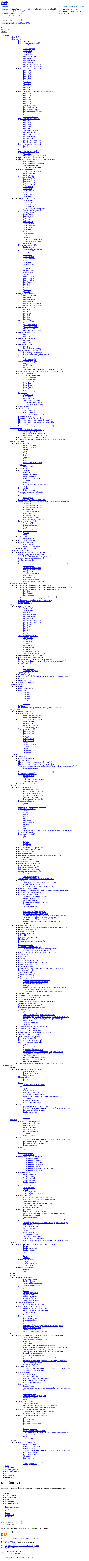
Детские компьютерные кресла (31, 558)
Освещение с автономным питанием (36, 1054)
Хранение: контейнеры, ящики (31, 1030)
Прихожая (26, 472)
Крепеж (25, 923)
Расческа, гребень (26, 970)
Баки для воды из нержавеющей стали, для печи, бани (39, 708)
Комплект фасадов (29, 360)
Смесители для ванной (31, 768)
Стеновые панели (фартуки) (30, 362)
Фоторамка (23, 1009)
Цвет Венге (27, 58)
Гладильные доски (26, 834)
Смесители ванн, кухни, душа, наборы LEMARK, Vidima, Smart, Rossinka (47, 766)
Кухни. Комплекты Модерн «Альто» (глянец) (36, 91)
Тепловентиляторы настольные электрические (40, 949)
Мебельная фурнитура (31, 877)
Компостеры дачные (27, 929)
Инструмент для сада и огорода (31, 892)
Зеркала (25, 451)
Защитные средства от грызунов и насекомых (36, 879)
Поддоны (21, 958)
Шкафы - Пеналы (26, 713)
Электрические (28, 776)
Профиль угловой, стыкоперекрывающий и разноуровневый (45, 987)
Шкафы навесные (29, 173)
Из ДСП (26, 842)
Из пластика (27, 365)
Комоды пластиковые (27, 531)
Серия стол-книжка (30, 377)
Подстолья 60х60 (29, 179)
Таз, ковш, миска (29, 1312)
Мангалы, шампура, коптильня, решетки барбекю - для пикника (43, 676)
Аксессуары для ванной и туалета (32, 807)
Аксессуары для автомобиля (33, 791)
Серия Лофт (27, 53)
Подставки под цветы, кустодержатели (34, 962)
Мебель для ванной (25, 1277)
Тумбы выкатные (26, 560)
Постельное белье (26, 865)
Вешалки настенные (30, 1131)
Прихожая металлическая (32, 478)
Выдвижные (27, 813)
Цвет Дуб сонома (29, 60)
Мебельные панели (27, 548)
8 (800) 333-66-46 (11, 1542)
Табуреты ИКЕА (29, 410)
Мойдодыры (27, 641)
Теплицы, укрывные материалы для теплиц (34, 995)
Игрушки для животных (32, 884)
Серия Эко (26, 389)
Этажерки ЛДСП (29, 509)
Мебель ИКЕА (15, 37)
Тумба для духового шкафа (32, 239)
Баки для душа (28, 665)
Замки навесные (29, 875)
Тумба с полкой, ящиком (32, 167)
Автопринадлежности (31, 789)
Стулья (22, 393)
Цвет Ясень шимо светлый (32, 64)
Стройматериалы (26, 978)
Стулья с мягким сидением (32, 402)
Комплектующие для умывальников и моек (36, 426)
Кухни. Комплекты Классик (29, 144)
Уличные (26, 643)
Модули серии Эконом (26, 307)
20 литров (26, 694)
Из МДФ (26, 364)
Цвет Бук (26, 86)
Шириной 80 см (28, 280)
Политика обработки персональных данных (17, 1557)
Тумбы (25, 453)
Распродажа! (14, 785)
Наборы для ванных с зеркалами (31, 941)
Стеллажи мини (28, 503)
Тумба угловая (28, 235)
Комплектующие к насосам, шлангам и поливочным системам (43, 927)
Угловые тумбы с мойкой (32, 210)
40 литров (26, 700)
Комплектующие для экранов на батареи (35, 601)
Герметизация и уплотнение (29, 861)
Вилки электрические (31, 1061)
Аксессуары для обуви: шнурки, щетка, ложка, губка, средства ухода (45, 830)
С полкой (26, 274)
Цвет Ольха (27, 84)
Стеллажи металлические (32, 505)
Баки (21, 686)
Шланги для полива (27, 1038)
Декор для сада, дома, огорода (30, 863)
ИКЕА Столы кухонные (31, 391)
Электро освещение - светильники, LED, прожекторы (43, 1052)
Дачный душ (24, 663)
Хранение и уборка (25, 1316)
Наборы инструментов (31, 898)
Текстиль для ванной (26, 1302)
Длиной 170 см (28, 733)
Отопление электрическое (29, 947)
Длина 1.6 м (27, 95)
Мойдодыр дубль (29, 647)
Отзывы (8, 1473)
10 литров (26, 692)
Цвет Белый (27, 80)
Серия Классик (28, 47)
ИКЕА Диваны (28, 467)
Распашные (27, 748)
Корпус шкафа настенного (32, 352)
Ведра (22, 706)
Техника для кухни (27, 1003)
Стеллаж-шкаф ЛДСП (31, 511)
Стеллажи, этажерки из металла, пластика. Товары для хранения (44, 502)
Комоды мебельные (27, 521)
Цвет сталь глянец (29, 115)
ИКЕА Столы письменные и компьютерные (39, 556)
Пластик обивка (29, 399)
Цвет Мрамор (28, 62)
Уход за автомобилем (30, 797)
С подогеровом (28, 669)
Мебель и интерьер (17, 441)
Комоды (26, 527)
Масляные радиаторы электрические (36, 951)
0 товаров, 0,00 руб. (74, 11)
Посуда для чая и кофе (28, 964)
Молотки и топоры (30, 906)
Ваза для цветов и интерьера (30, 848)
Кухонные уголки (26, 416)
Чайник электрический (28, 1034)
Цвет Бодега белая (29, 56)
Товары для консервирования (30, 1005)
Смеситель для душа (30, 671)
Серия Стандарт (29, 49)
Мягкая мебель (23, 1077)
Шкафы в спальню (29, 447)
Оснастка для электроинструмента (35, 902)
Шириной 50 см (28, 276)
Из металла (27, 846)
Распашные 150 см (29, 750)
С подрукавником (29, 840)
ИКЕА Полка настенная (31, 546)
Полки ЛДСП (28, 544)
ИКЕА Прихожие (29, 476)
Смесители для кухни (26, 424)
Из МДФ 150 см (28, 739)
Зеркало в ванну (29, 721)
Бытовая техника (16, 428)
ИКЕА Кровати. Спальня (32, 461)
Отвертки (26, 904)
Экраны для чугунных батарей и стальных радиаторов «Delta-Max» (45, 587)
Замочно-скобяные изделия (30, 871)
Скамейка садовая (26, 682)
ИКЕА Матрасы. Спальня (32, 463)
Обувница (26, 480)
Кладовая (13, 1440)
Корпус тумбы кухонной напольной (36, 354)
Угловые (26, 266)
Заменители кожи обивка (32, 400)
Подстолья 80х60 (29, 185)
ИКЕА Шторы (28, 859)
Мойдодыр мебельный (31, 651)
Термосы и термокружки (28, 999)
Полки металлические (31, 517)
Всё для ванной (15, 710)
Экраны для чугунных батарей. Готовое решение (38, 585)
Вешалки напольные (30, 1129)
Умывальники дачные (28, 636)
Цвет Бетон (27, 154)
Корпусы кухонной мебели (29, 350)
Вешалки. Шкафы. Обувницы (29, 1122)
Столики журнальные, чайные (31, 492)
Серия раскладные (29, 379)
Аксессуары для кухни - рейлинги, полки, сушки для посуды (42, 371)
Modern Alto (27, 193)
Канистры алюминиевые (32, 1423)
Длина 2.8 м (27, 78)
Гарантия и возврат (12, 1471)
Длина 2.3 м (27, 123)
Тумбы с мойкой (26, 198)
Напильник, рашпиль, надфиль (34, 912)
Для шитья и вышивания (28, 867)
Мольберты (23, 939)
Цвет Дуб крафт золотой (32, 286)
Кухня (12, 1151)
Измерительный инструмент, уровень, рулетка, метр (42, 921)
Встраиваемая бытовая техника (31, 430)
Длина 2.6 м (27, 74)
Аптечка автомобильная (31, 793)
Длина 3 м (26, 128)
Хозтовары (24, 1011)
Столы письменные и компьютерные (33, 554)
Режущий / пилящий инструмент (35, 896)
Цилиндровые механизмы (32, 873)
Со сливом (26, 704)
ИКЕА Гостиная (29, 490)
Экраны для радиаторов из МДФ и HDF (33, 599)
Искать (4, 31)
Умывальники (25, 760)
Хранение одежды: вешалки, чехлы (33, 1026)
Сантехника (14, 754)
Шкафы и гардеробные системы (32, 500)
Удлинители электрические (33, 1050)
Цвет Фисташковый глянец (33, 634)
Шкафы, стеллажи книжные (29, 562)
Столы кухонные (26, 373)
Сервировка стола (26, 974)
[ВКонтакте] (2, 1534)
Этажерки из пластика (31, 515)
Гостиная (23, 488)
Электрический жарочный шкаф (35, 435)
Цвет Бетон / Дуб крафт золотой (34, 156)
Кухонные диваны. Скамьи (29, 418)
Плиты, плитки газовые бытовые (32, 437)
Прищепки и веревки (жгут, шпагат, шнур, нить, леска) (40, 968)
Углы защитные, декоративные (34, 989)
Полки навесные (29, 513)
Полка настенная (29, 161)
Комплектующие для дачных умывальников (36, 659)
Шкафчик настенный (30, 725)
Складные (26, 702)
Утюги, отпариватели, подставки (31, 1007)
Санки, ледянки (25, 972)
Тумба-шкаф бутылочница (32, 241)
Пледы (22, 956)
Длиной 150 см (28, 731)
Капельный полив (26, 925)
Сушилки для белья (27, 809)
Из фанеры (27, 844)
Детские (26, 533)
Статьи (7, 1513)
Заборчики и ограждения (29, 869)
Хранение (22, 1104)
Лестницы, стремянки (28, 937)
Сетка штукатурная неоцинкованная (36, 980)
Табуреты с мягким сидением (33, 414)
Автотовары (24, 787)
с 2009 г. (4, 4)
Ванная (12, 1275)
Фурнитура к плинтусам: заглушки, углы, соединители (43, 991)
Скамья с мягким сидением (33, 404)
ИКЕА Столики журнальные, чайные (36, 494)
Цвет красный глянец (31, 109)
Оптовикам (9, 1475)
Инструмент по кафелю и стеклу (35, 919)
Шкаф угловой (28, 243)
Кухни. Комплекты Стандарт (30, 150)
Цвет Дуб (26, 88)
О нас (7, 1466)
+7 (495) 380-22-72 (11, 1538)
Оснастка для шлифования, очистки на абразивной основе (44, 916)
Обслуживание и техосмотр (33, 795)
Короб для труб (25, 603)
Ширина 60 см (28, 220)
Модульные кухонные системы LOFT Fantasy (36, 159)
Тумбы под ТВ (28, 523)
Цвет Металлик (28, 595)
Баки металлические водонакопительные (38, 1349)
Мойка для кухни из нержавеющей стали (35, 420)
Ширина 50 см (28, 218)
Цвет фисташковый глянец (32, 111)
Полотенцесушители (27, 774)
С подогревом (28, 638)
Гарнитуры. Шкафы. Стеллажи (29, 1069)
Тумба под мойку (26, 177)
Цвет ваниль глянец (30, 113)
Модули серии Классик (26, 332)
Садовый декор (24, 1372)
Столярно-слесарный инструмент (35, 910)
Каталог (8, 35)
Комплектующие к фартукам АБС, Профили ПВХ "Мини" (44, 369)
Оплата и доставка (12, 1470)
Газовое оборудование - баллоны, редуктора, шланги (39, 855)
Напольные (27, 820)
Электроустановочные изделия (34, 1057)
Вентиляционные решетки (32, 984)
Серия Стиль (27, 51)
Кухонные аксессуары (28, 933)
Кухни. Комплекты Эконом (30, 68)
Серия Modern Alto (29, 55)
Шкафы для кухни (27, 169)
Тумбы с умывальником (28, 727)
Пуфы (25, 455)
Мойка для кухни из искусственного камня (36, 422)
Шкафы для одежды (30, 445)
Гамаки (22, 678)
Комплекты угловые (25, 1153)
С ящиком (26, 237)
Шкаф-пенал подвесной (31, 717)
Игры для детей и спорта (29, 888)
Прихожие (24, 470)
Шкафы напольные (27, 245)
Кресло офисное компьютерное (31, 552)
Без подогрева (28, 640)
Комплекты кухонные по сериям (30, 1157)
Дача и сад (13, 1333)
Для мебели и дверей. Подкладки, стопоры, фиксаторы (43, 1019)
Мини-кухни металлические (30, 655)
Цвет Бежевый (28, 593)
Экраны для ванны (26, 729)
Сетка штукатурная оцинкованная (35, 982)
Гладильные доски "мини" (32, 838)
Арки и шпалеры (25, 832)
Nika (24, 826)
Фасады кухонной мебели (29, 356)
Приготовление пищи (28, 966)
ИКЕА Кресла (28, 498)
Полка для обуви (29, 482)
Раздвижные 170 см (30, 746)
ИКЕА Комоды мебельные (32, 529)
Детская (22, 469)
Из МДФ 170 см (28, 741)
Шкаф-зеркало (28, 723)
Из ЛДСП (26, 649)
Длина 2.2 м (27, 99)
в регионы (76, 9)
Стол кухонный (28, 381)
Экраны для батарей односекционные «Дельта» (37, 597)
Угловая (25, 803)
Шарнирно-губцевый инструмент (35, 914)
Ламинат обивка (29, 412)
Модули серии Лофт (25, 344)
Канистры (23, 690)
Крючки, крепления (26, 931)
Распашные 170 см (29, 752)
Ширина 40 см (28, 216)
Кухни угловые (24, 41)
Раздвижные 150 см (30, 745)
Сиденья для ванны (26, 976)
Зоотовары (23, 881)
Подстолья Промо (11, 1497)
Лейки (22, 935)
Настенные (27, 818)
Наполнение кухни (25, 1195)
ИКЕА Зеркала (28, 538)
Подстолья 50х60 (29, 183)
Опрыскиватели (25, 945)
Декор (20, 1087)
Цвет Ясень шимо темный (32, 66)
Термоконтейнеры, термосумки (31, 997)
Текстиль (21, 1114)
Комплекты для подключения (33, 779)
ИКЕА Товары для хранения (33, 519)
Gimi (24, 828)
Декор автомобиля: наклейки (33, 799)
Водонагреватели (26, 851)
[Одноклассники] (5, 1534)
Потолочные (27, 816)
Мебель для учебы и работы (20, 550)
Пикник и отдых (26, 675)
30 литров (26, 698)
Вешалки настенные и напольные (35, 484)
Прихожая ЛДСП (29, 1125)
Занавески (23, 857)
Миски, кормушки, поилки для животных (38, 886)
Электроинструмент (30, 900)
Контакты (8, 1477)
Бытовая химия (28, 1024)
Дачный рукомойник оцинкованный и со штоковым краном (42, 661)
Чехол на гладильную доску (30, 1036)
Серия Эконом (28, 45)
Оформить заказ (65, 13)
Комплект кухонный (30, 165)
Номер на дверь (28, 1021)
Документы (9, 1509)
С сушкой (26, 268)
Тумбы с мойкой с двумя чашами (35, 208)
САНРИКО (9, 1468)
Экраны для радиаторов (18, 583)
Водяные (26, 778)
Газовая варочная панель (32, 432)
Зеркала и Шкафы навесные (30, 719)
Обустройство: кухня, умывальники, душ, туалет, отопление (40, 1335)
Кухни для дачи (25, 607)
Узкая (25, 805)
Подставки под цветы (28, 960)
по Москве (67, 9)
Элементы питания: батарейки (34, 1059)
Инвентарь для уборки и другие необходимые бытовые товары (43, 890)
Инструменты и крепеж (29, 894)
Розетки (25, 1044)
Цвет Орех (26, 89)
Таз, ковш (23, 993)
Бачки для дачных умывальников (32, 657)
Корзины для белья (26, 801)
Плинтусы (26, 986)
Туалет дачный (25, 673)
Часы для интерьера (26, 540)
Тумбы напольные (27, 212)
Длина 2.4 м (27, 72)
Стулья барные (25, 406)
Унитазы (23, 756)
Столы (20, 1083)
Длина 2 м (26, 97)
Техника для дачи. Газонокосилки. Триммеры (36, 1001)
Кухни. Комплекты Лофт (29, 152)
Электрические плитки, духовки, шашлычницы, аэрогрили (41, 439)
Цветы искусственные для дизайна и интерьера (37, 1032)
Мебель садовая (25, 680)
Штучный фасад (29, 358)
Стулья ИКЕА (28, 395)
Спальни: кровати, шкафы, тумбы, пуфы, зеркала (36, 1244)
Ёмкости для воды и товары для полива (33, 1415)
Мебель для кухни (16, 39)
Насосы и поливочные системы (31, 943)
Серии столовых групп (31, 375)
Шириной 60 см (28, 278)
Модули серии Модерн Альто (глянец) (32, 321)
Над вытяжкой (28, 270)
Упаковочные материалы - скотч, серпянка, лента (41, 1013)
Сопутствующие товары (27, 1221)
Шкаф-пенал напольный (32, 715)
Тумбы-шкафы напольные (32, 171)
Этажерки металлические (32, 507)
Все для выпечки (26, 853)
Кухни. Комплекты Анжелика (31, 158)
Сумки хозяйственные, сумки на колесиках (39, 1015)
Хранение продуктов (27, 1028)
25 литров (26, 696)
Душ (24, 667)
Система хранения (25, 1366)
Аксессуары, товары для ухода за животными (39, 883)
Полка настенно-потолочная (33, 163)
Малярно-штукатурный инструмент (36, 908)
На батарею (27, 824)
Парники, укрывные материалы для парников (37, 952)
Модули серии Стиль (26, 294)
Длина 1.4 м (27, 70)
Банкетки (26, 457)
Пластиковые (27, 645)
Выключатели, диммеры (32, 1046)
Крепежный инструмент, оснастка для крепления (41, 918)
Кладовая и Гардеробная (27, 1442)
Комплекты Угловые (30, 117)
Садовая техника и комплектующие (31, 1409)
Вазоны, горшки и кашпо (29, 849)
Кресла (22, 496)
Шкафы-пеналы (28, 175)
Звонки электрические (31, 1056)
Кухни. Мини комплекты (29, 43)
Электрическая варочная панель (34, 434)
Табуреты (23, 408)
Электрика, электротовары (30, 1042)
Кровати (26, 449)
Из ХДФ (26, 367)
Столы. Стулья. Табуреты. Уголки (30, 1186)
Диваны (22, 465)
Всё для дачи (14, 605)
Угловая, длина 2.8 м (30, 105)
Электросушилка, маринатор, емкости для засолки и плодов (41, 1063)
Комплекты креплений (31, 781)
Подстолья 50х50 (29, 181)
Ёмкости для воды (16, 684)
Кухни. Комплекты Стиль (29, 119)
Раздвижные (27, 743)
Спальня (23, 443)
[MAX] (24, 11)
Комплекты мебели (26, 711)
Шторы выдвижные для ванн (30, 1040)
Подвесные (27, 814)
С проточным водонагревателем (35, 653)
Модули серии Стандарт (27, 338)
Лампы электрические (31, 1048)
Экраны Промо (10, 1495)
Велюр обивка (28, 397)
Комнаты (8, 1065)
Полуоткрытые (28, 272)
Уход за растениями (25, 1401)
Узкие (25, 535)
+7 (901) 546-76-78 (26, 1538)
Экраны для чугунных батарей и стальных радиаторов (40, 589)
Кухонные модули (25, 1172)
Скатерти (23, 954)
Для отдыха (22, 1384)
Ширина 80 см (28, 222)
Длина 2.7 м (27, 76)
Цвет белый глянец (30, 107)
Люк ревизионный (26, 783)
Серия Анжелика (29, 233)
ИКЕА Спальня (28, 459)
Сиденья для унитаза (27, 758)
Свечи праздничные (30, 1022)
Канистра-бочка (25, 688)
